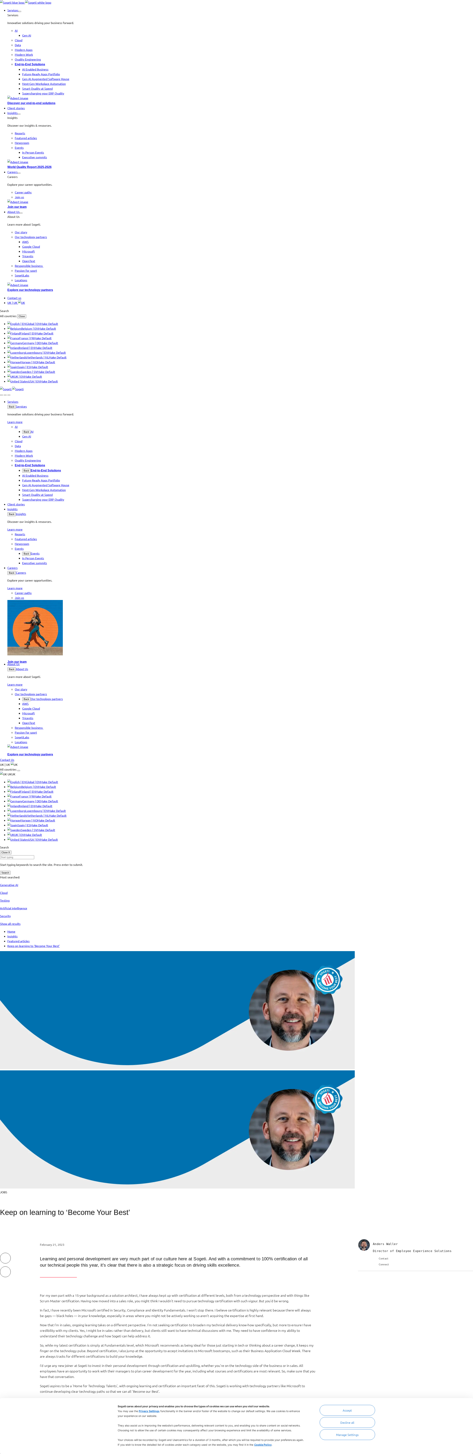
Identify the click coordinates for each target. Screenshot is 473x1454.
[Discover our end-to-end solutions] (240, 98)
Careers (21, 572)
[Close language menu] (18, 770)
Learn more (15, 422)
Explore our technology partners (30, 290)
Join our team (17, 206)
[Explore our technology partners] (240, 284)
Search (5, 872)
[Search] (1, 395)
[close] (5, 395)
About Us (22, 669)
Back (11, 406)
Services (21, 406)
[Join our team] (240, 201)
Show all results (10, 923)
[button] (19, 11)
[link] (25, 2)
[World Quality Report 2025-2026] (240, 162)
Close (22, 316)
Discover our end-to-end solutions (31, 103)
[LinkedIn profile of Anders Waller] (375, 1264)
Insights (21, 514)
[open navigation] (8, 395)
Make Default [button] (49, 323)
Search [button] (4, 311)
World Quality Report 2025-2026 (29, 167)
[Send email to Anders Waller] (375, 1258)
